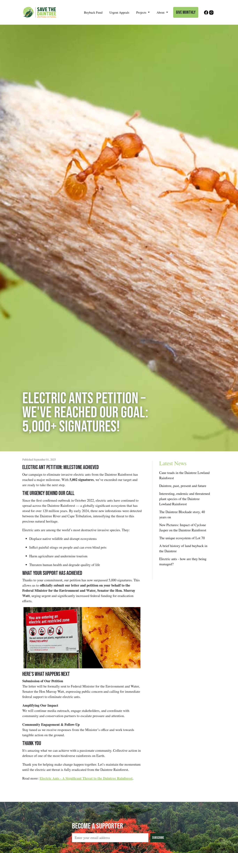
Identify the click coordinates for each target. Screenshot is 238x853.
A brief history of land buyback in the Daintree (183, 548)
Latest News (172, 463)
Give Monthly (185, 12)
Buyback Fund (93, 12)
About (161, 12)
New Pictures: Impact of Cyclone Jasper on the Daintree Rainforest (182, 527)
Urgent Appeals (119, 12)
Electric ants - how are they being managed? (182, 561)
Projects (141, 12)
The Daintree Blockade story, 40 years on (182, 514)
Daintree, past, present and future (182, 485)
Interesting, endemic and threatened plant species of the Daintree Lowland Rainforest (184, 498)
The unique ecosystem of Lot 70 (182, 538)
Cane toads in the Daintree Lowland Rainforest (184, 475)
